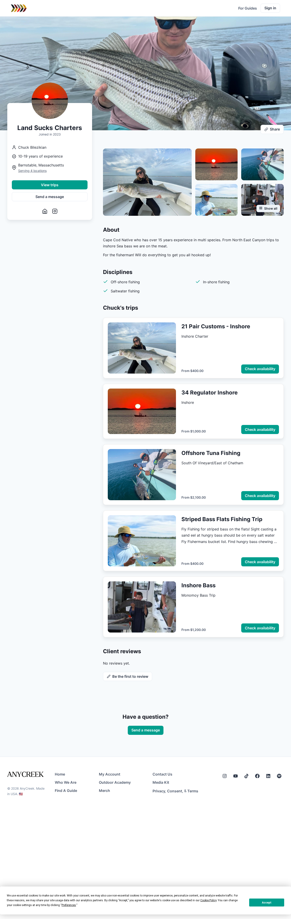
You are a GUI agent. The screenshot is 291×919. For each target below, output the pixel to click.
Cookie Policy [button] (208, 900)
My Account (109, 774)
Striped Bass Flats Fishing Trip (221, 519)
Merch (104, 790)
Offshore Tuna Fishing (210, 453)
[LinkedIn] (268, 776)
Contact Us (162, 774)
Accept (266, 902)
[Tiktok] (246, 776)
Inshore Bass (198, 585)
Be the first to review (130, 676)
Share (275, 129)
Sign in (270, 8)
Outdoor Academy (115, 782)
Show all (270, 208)
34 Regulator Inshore (209, 392)
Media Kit (161, 782)
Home (60, 774)
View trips (49, 185)
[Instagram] (224, 776)
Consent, (175, 791)
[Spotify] (279, 776)
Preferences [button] (69, 905)
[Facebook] (257, 776)
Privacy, (159, 791)
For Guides (247, 8)
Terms (192, 791)
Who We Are (65, 782)
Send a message (49, 196)
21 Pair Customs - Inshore (215, 326)
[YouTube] (235, 776)
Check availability (260, 369)
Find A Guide (66, 790)
